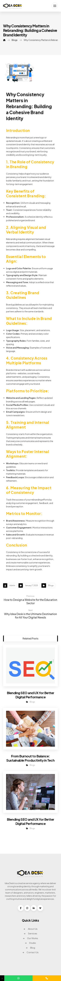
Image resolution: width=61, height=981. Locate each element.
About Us (32, 928)
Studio (32, 942)
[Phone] (47, 978)
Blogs (51, 585)
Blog (32, 947)
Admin (12, 585)
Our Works (32, 938)
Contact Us (32, 952)
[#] (21, 908)
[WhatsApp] (18, 978)
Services (32, 933)
